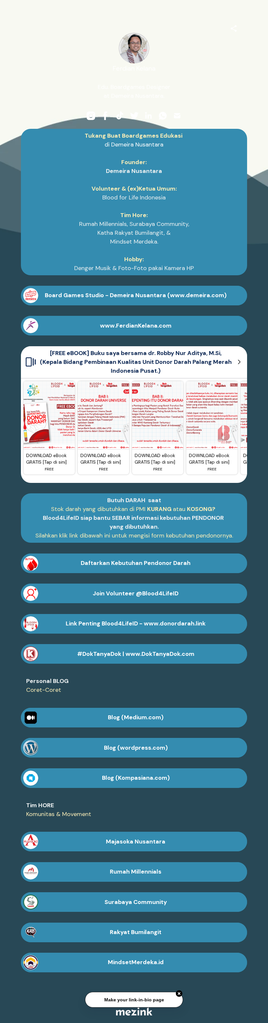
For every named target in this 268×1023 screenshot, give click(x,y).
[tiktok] (120, 116)
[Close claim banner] (179, 992)
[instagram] (91, 116)
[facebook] (105, 116)
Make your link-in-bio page (134, 998)
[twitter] (134, 116)
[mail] (177, 116)
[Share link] (234, 27)
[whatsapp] (163, 116)
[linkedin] (148, 116)
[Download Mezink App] (134, 1011)
